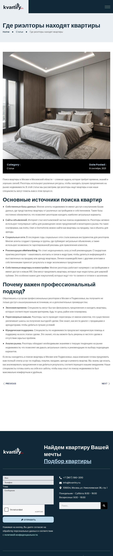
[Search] (104, 505)
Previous (11, 383)
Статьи (19, 31)
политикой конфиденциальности (21, 534)
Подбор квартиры (67, 461)
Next (104, 383)
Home (6, 31)
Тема (5, 486)
